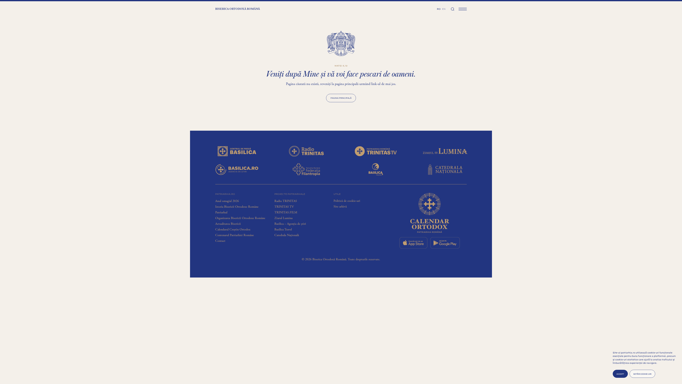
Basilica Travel (283, 229)
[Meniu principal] (463, 9)
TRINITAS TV (284, 207)
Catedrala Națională (286, 235)
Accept (620, 373)
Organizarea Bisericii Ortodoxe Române (240, 218)
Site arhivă (340, 206)
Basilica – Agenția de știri (290, 224)
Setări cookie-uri (642, 373)
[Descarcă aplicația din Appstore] (413, 243)
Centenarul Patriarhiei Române (234, 235)
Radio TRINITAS (285, 201)
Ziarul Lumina (283, 218)
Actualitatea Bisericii (228, 224)
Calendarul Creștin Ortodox (232, 229)
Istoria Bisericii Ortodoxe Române (236, 207)
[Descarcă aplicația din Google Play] (445, 243)
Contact (220, 241)
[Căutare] (452, 9)
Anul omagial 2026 (227, 201)
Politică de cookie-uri (347, 201)
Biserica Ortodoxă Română (237, 9)
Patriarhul (221, 212)
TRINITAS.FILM (285, 212)
